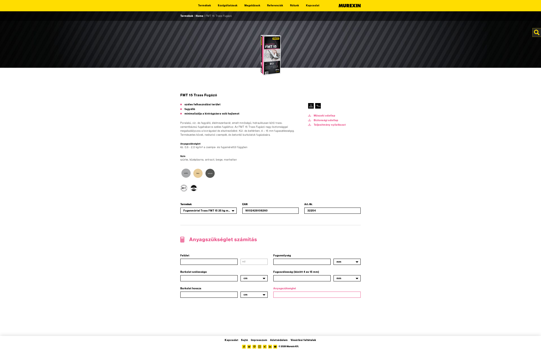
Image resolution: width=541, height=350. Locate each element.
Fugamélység (282, 255)
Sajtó (244, 340)
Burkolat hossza (190, 288)
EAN (245, 204)
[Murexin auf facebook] (244, 347)
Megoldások (252, 5)
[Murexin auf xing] (265, 347)
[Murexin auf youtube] (275, 347)
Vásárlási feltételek (303, 340)
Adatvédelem (279, 340)
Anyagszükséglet (284, 288)
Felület (184, 255)
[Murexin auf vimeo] (249, 347)
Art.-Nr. (308, 204)
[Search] (537, 32)
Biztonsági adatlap (326, 120)
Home (199, 16)
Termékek (204, 5)
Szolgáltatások (228, 5)
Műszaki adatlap (324, 115)
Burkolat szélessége (193, 272)
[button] (6, 344)
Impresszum (259, 340)
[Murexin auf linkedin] (270, 347)
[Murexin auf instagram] (259, 347)
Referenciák (275, 5)
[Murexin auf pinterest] (254, 347)
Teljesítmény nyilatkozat (330, 125)
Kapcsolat (313, 5)
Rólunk (294, 5)
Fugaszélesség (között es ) (296, 272)
